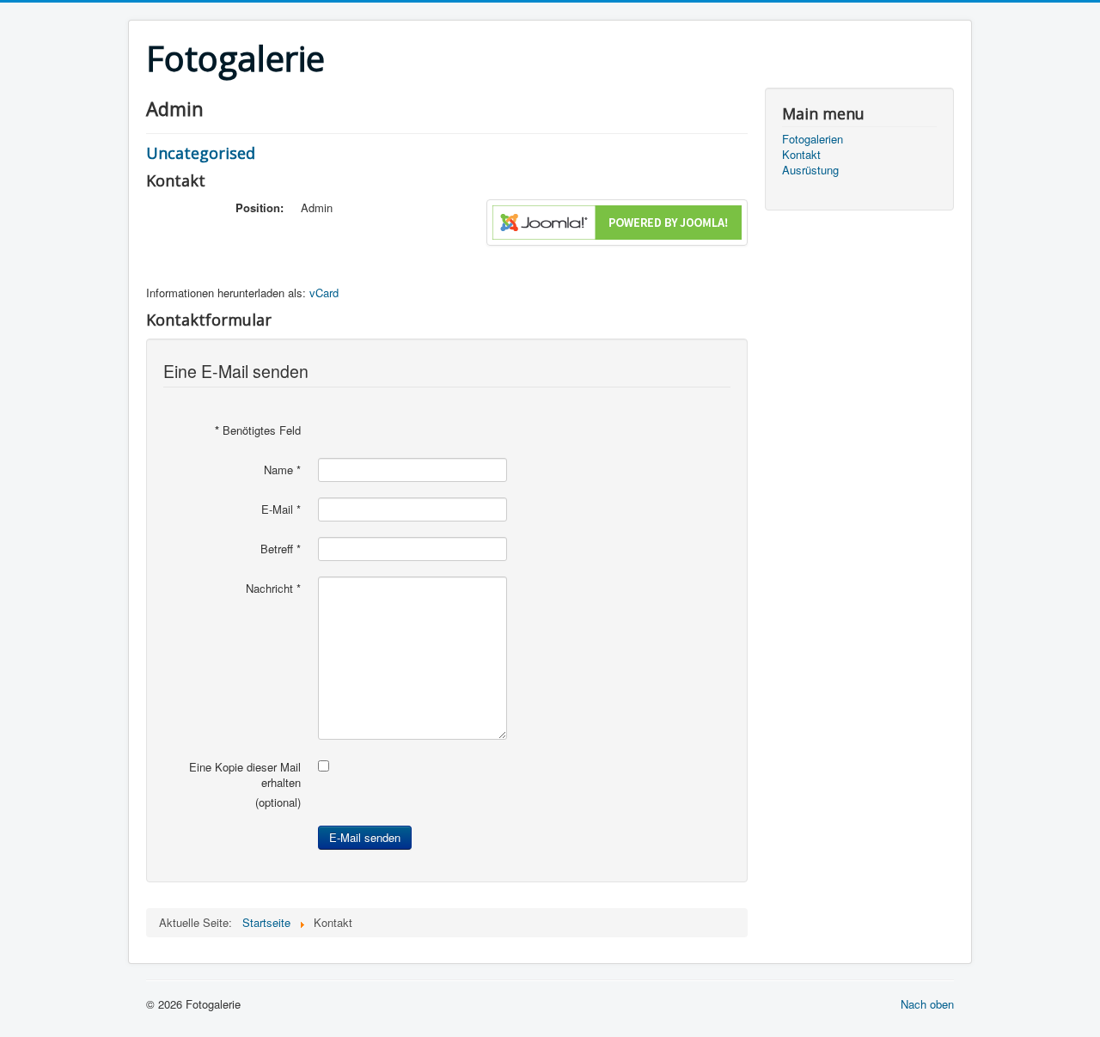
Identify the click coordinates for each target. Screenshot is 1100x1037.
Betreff (280, 549)
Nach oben (927, 1004)
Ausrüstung (810, 170)
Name (282, 470)
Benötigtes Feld (258, 430)
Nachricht (273, 588)
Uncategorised (200, 153)
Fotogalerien (812, 139)
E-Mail (281, 509)
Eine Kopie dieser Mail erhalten (245, 774)
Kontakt (801, 154)
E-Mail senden (364, 837)
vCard (324, 292)
